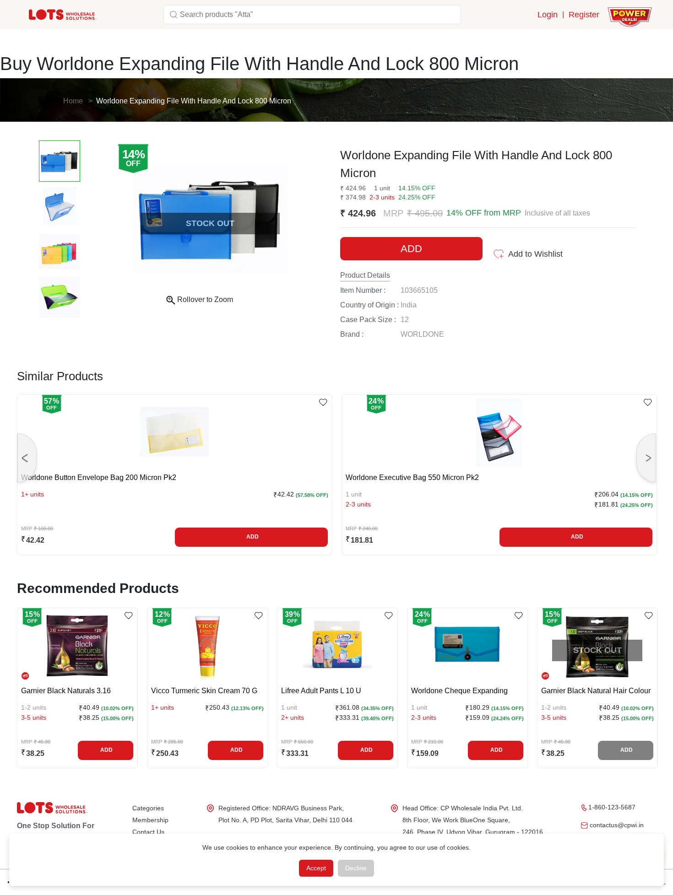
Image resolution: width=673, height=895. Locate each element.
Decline (356, 868)
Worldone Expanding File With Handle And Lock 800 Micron (193, 101)
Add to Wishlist (535, 254)
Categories (148, 808)
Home (73, 101)
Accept (316, 868)
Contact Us (148, 832)
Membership (150, 820)
